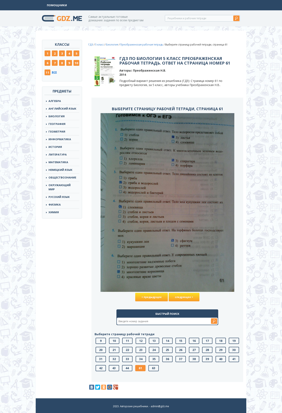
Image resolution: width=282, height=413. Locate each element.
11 (47, 72)
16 (194, 341)
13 (154, 341)
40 (220, 359)
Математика (58, 162)
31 (100, 359)
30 (234, 350)
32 (114, 359)
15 (180, 341)
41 (234, 359)
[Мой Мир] (109, 387)
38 (194, 359)
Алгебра (55, 101)
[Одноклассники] (103, 387)
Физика (55, 204)
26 (180, 350)
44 (127, 368)
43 (114, 368)
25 (167, 350)
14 (167, 341)
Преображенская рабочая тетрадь (141, 44)
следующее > (184, 297)
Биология (57, 116)
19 (234, 341)
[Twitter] (97, 387)
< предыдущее (151, 297)
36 (167, 359)
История (55, 147)
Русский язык (59, 197)
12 (140, 341)
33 (127, 359)
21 (114, 350)
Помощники (57, 5)
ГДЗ (90, 44)
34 (140, 359)
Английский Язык (62, 108)
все (54, 72)
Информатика (60, 139)
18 (220, 341)
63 (153, 368)
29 (220, 350)
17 (207, 341)
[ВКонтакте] (91, 387)
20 (100, 350)
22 (127, 350)
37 (180, 359)
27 (194, 350)
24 (154, 350)
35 (154, 359)
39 (207, 359)
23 (140, 350)
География (57, 124)
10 (76, 63)
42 (100, 368)
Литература (58, 154)
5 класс (99, 44)
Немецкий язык (60, 170)
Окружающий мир (60, 187)
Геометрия (57, 131)
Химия (54, 212)
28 (207, 350)
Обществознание (62, 177)
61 (140, 368)
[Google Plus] (115, 387)
